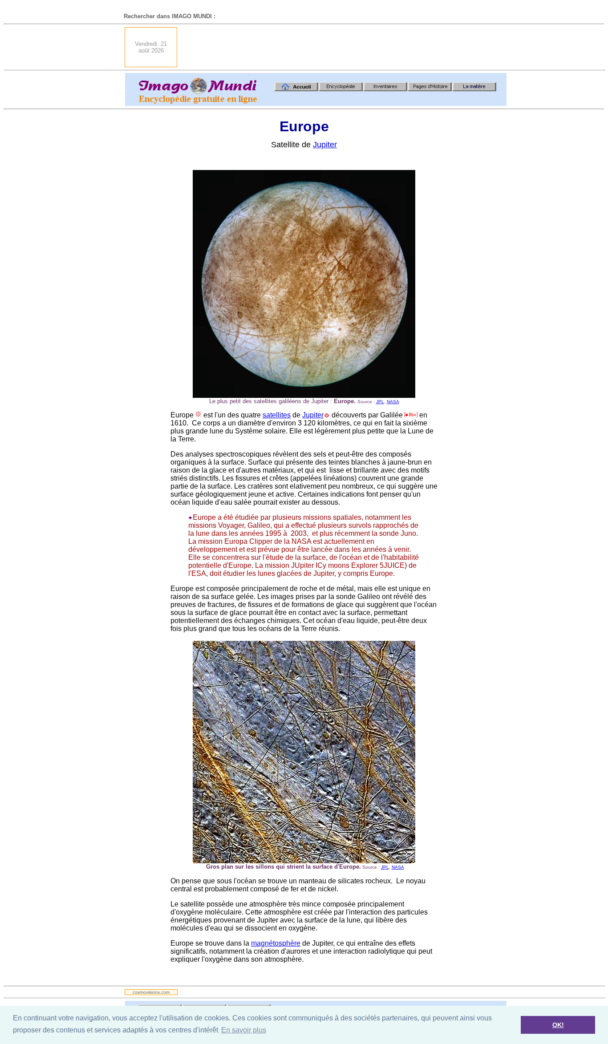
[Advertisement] (344, 47)
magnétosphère (275, 943)
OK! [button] (558, 1024)
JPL (380, 401)
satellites (277, 415)
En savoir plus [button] (243, 1030)
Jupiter (325, 144)
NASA (393, 401)
